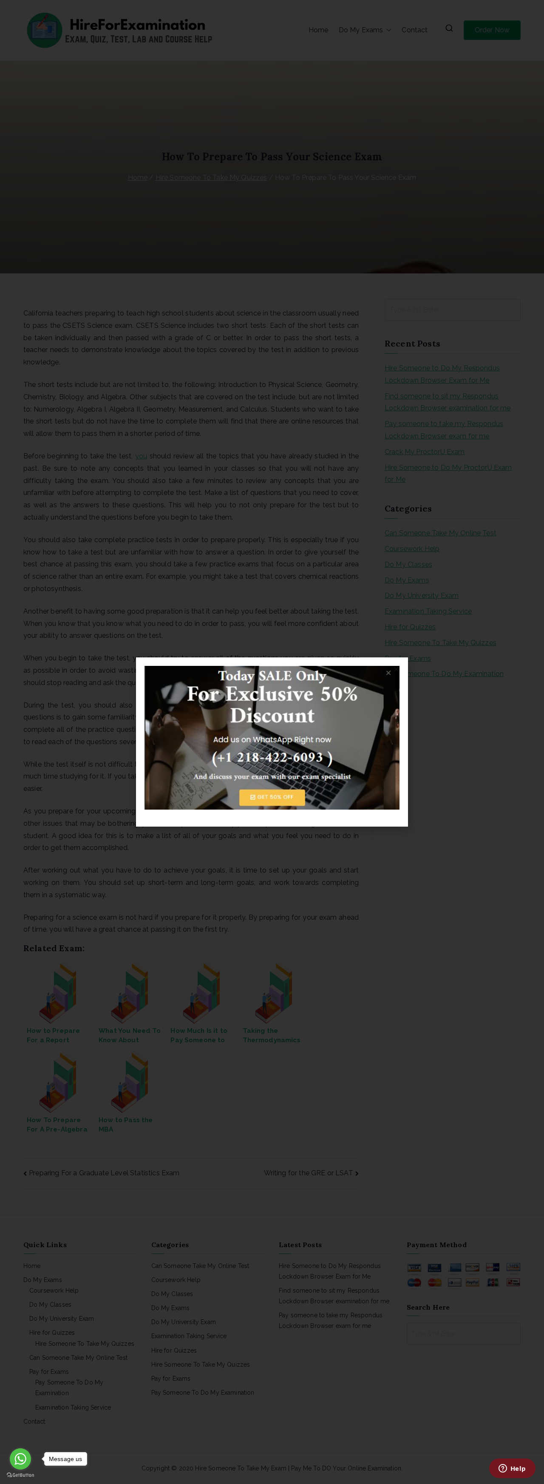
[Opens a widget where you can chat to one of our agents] (512, 1469)
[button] (396, 669)
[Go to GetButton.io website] (20, 1475)
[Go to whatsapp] (20, 1459)
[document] (272, 742)
